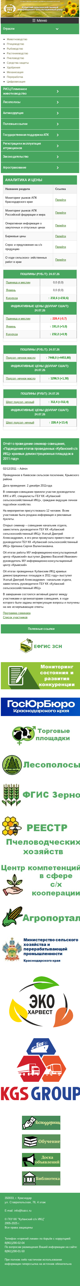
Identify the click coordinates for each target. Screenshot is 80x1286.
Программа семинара (17, 613)
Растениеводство (17, 53)
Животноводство (17, 39)
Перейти (60, 199)
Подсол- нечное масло (20, 357)
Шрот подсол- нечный (20, 402)
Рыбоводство (15, 48)
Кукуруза (12, 298)
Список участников (15, 617)
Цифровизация (16, 81)
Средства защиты (18, 62)
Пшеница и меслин (18, 282)
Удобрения (13, 67)
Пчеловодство (15, 58)
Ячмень (11, 290)
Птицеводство (15, 44)
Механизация (15, 72)
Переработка (15, 76)
